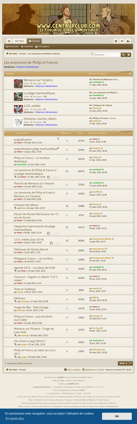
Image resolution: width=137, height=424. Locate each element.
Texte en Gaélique (24, 289)
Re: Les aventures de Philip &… (104, 92)
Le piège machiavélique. (40, 93)
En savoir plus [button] (15, 418)
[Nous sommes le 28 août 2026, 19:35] (92, 54)
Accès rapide (10, 42)
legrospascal (99, 249)
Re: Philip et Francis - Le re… (103, 118)
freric (19, 143)
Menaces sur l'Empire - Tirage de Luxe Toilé (34, 330)
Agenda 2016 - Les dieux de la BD (34, 267)
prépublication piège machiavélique (36, 148)
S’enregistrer (43, 46)
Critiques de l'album (26, 205)
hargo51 (96, 148)
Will (94, 297)
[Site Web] (68, 19)
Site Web (19, 41)
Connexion (28, 46)
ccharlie (96, 213)
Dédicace (19, 298)
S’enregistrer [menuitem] (129, 42)
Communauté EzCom (41, 387)
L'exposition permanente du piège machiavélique (34, 227)
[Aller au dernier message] (99, 139)
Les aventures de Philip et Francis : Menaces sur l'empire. (35, 194)
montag (24, 301)
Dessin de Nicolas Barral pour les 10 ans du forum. (36, 215)
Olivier (96, 108)
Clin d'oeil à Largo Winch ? (30, 341)
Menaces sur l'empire (38, 80)
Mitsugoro (97, 349)
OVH (82, 390)
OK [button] (117, 416)
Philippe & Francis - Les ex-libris (33, 258)
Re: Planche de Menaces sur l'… (104, 79)
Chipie (96, 121)
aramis (20, 292)
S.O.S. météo (32, 106)
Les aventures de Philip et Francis (31, 62)
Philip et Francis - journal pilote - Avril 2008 (34, 318)
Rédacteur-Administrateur (28, 67)
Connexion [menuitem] (123, 42)
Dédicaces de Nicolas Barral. (31, 249)
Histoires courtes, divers (40, 119)
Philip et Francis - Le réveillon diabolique (32, 159)
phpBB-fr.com (73, 384)
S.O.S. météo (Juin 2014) (29, 239)
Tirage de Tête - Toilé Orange (31, 307)
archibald (97, 82)
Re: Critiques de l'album (100, 105)
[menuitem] (116, 41)
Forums (36, 41)
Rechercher (13, 46)
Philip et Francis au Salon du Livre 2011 (34, 351)
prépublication (23, 139)
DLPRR (96, 192)
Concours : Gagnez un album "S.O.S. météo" (36, 278)
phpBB (60, 377)
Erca (23, 208)
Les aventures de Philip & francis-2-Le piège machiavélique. (35, 171)
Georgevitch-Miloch (102, 239)
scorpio (96, 316)
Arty (62, 380)
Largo (24, 344)
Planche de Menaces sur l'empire (34, 183)
